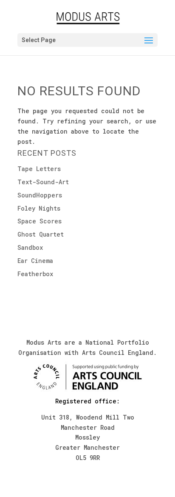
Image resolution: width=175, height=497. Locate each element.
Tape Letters (39, 169)
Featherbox (35, 274)
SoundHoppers (39, 195)
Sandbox (30, 247)
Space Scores (39, 221)
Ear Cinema (35, 261)
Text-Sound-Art (43, 182)
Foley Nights (38, 208)
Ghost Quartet (40, 234)
